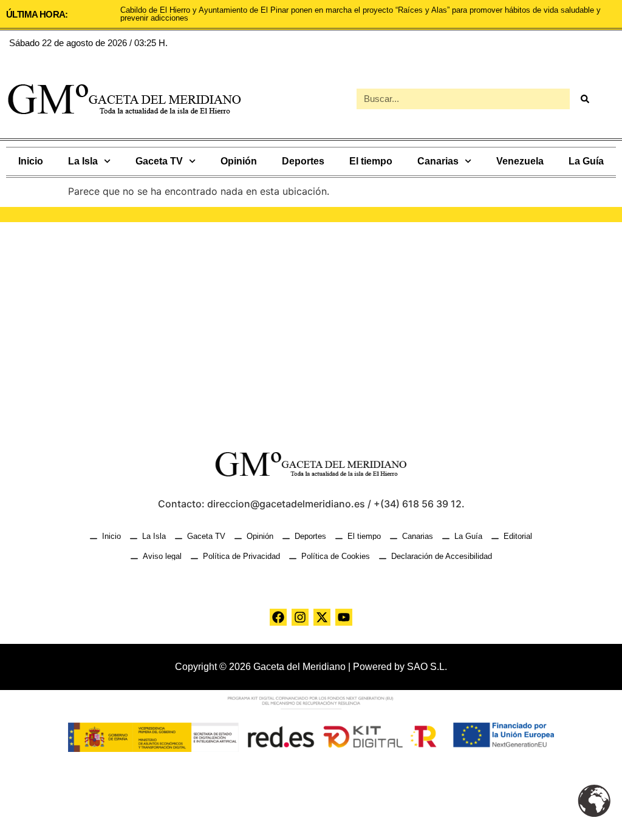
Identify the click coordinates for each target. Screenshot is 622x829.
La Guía (586, 161)
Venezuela (520, 161)
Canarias (438, 161)
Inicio (30, 161)
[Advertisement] (311, 325)
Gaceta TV (159, 161)
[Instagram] (300, 617)
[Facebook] (278, 617)
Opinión (238, 161)
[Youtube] (343, 617)
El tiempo (370, 161)
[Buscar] (585, 99)
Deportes (303, 161)
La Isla (83, 161)
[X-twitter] (321, 617)
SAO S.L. (427, 667)
